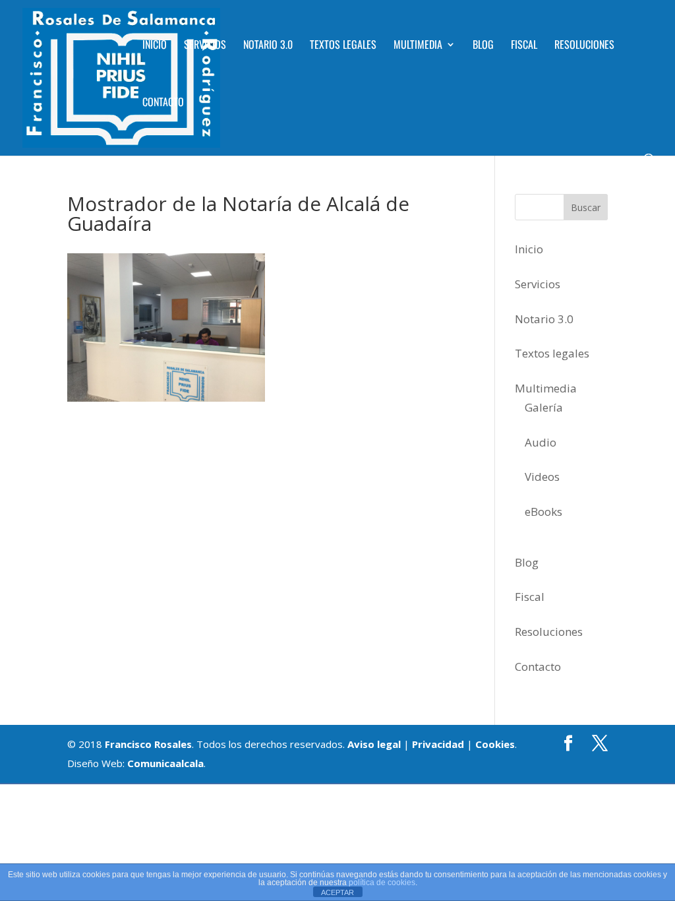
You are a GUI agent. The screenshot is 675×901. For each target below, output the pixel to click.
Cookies (495, 744)
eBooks (543, 511)
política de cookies (382, 882)
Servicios (205, 46)
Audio (540, 442)
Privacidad (438, 744)
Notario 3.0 (268, 46)
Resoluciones (584, 46)
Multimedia (418, 46)
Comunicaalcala (165, 763)
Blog (483, 46)
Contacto (163, 103)
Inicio (154, 46)
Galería (544, 407)
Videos (542, 476)
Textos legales (343, 46)
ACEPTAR (337, 892)
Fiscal (524, 46)
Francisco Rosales (148, 744)
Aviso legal (374, 744)
